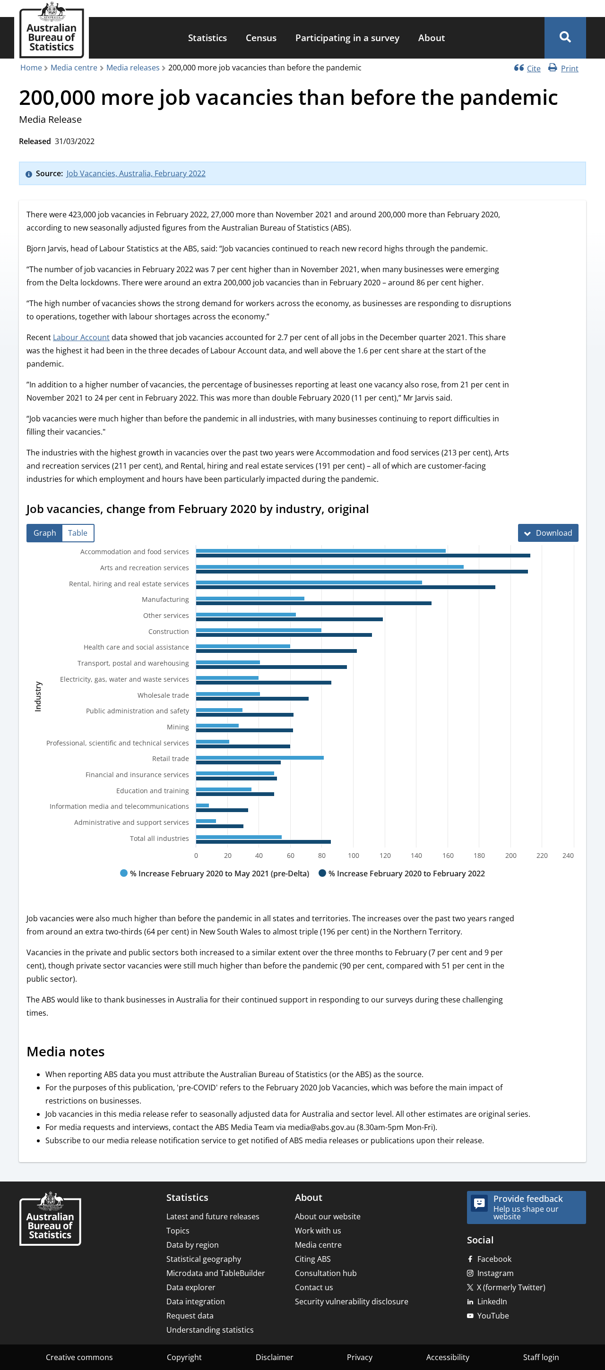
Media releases (133, 67)
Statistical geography (203, 1259)
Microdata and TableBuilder (215, 1273)
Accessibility (447, 1357)
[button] (565, 38)
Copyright (184, 1357)
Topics (178, 1230)
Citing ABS (313, 1259)
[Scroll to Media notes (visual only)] (115, 1052)
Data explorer (191, 1287)
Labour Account (81, 337)
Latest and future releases (212, 1216)
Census (261, 37)
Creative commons (79, 1357)
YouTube (493, 1315)
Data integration (195, 1301)
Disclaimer (275, 1357)
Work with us (318, 1230)
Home (31, 67)
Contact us (314, 1287)
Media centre (74, 67)
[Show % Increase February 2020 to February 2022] (402, 882)
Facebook (494, 1259)
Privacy (359, 1357)
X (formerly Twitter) (511, 1287)
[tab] (44, 533)
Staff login (541, 1357)
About (431, 37)
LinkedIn (492, 1301)
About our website (328, 1216)
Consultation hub (326, 1273)
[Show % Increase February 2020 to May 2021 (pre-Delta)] (214, 882)
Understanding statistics (210, 1330)
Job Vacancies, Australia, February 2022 (136, 173)
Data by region (192, 1245)
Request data (190, 1315)
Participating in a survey (347, 37)
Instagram (495, 1273)
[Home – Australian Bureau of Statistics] (50, 1219)
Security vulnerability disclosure (351, 1301)
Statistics (207, 37)
